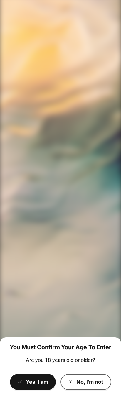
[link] (85, 382)
